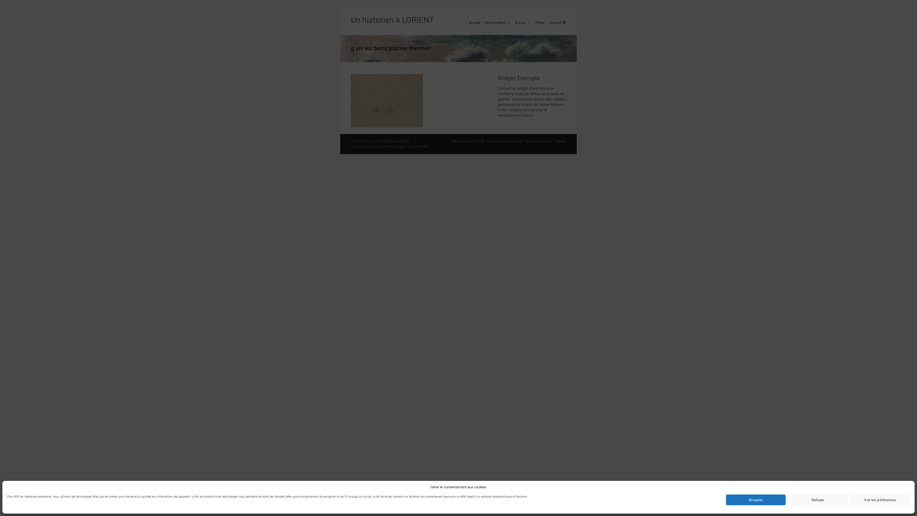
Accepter (756, 500)
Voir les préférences (880, 500)
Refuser (818, 500)
